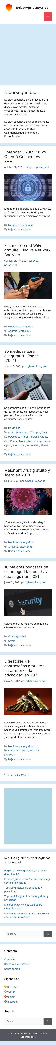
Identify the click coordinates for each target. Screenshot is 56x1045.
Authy (11, 432)
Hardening (14, 427)
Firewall (34, 436)
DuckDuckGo (11, 436)
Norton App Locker (39, 441)
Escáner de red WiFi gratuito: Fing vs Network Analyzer (27, 250)
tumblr (11, 996)
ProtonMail (19, 445)
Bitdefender (26, 546)
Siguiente (22, 774)
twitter (11, 991)
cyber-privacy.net (32, 7)
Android (12, 330)
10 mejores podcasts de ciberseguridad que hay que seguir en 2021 (26, 572)
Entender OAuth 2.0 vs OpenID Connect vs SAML (25, 157)
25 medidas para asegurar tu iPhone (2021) (21, 356)
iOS (29, 330)
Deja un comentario (19, 229)
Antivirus (13, 546)
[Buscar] (48, 934)
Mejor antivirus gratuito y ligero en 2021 (27, 472)
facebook (12, 1001)
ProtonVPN (33, 445)
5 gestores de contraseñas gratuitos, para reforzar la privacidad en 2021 (24, 668)
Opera (7, 445)
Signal (44, 445)
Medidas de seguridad (21, 225)
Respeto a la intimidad (17, 964)
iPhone (14, 441)
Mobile (23, 441)
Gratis (22, 330)
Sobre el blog (12, 968)
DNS (44, 432)
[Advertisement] (28, 53)
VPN (6, 449)
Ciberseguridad (17, 636)
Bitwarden (22, 432)
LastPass (9, 755)
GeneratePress (28, 1036)
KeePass (35, 750)
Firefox (24, 436)
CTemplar (34, 432)
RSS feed (12, 987)
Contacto (9, 959)
